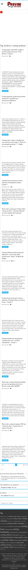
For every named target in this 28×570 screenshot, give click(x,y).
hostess (23, 547)
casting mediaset (22, 532)
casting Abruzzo (17, 516)
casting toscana (5, 544)
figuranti (19, 547)
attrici (4, 516)
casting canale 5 (10, 521)
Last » (2, 469)
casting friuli (5, 526)
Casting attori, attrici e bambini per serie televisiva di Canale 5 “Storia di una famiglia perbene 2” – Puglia (14, 142)
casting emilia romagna (15, 523)
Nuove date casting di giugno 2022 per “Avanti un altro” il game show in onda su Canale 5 (14, 426)
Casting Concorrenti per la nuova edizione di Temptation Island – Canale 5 (12, 182)
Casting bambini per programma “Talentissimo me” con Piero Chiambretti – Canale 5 (12, 340)
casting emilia (3, 523)
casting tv (20, 545)
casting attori (24, 516)
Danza (14, 261)
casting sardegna (18, 540)
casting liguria (8, 529)
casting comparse (16, 521)
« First (2, 465)
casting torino (20, 542)
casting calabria (17, 518)
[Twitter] (14, 563)
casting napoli (15, 535)
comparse (16, 547)
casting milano (6, 534)
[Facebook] (13, 563)
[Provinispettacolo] (14, 4)
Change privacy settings (7, 503)
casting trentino (15, 545)
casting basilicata (3, 518)
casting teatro (12, 542)
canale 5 (6, 516)
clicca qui (11, 495)
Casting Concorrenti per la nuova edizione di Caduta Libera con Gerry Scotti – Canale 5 (13, 300)
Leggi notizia (5, 90)
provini (1, 549)
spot (4, 549)
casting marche (13, 532)
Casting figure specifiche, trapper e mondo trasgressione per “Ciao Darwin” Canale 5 (13, 52)
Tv (11, 56)
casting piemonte (6, 537)
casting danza (23, 521)
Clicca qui (3, 476)
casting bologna (9, 518)
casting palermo (22, 535)
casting (10, 516)
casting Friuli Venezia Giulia (14, 526)
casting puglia (18, 537)
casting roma (7, 539)
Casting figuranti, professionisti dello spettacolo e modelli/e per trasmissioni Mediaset (13, 98)
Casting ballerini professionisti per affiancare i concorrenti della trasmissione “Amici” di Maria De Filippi (13, 255)
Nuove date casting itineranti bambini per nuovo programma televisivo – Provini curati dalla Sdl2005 (14, 384)
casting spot (7, 542)
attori (1, 516)
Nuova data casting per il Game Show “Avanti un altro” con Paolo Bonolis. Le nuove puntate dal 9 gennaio (14, 211)
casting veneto (8, 547)
